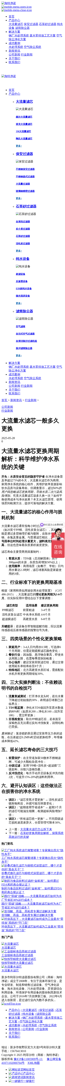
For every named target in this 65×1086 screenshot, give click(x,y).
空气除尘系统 (32, 46)
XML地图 (33, 1062)
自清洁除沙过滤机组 (26, 341)
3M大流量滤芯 (23, 131)
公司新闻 (14, 54)
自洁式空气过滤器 (25, 333)
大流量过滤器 (23, 183)
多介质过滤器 (23, 228)
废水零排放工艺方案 (43, 35)
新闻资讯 (14, 50)
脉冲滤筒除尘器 (24, 348)
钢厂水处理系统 (19, 35)
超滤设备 (20, 274)
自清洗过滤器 (23, 221)
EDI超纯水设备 (24, 288)
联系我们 (14, 62)
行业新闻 (26, 54)
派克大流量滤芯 (24, 124)
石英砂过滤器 (47, 24)
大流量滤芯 (16, 24)
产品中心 (14, 20)
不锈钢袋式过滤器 (25, 176)
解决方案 (14, 31)
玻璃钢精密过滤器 (25, 191)
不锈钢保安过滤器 (25, 169)
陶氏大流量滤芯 (24, 138)
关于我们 (14, 58)
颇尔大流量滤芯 (24, 116)
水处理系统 (16, 46)
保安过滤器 (31, 24)
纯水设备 (27, 1013)
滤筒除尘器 (22, 27)
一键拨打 (29, 1081)
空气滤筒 (20, 326)
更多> (19, 145)
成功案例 (14, 43)
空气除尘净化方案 (30, 1021)
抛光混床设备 (23, 295)
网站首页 (29, 1069)
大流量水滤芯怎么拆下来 (36, 829)
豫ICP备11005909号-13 (28, 1059)
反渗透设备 (22, 281)
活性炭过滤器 (23, 243)
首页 (11, 16)
